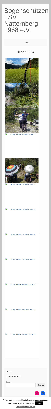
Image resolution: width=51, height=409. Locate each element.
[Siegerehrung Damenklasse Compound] (21, 270)
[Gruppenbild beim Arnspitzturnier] (21, 320)
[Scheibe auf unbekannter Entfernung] (21, 95)
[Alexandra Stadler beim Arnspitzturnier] (21, 145)
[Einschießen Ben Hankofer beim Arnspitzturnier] (21, 70)
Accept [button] (39, 403)
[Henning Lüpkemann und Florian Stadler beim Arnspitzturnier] (21, 195)
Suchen (8, 382)
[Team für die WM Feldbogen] (21, 345)
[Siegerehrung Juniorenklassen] (21, 245)
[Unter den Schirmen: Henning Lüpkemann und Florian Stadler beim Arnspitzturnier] (21, 170)
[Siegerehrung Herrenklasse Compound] (21, 295)
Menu (27, 42)
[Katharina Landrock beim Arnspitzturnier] (21, 120)
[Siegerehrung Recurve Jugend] (21, 220)
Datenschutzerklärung (25, 406)
